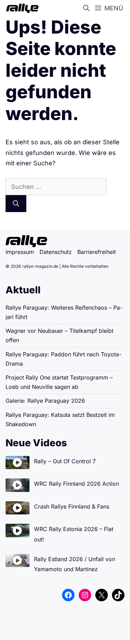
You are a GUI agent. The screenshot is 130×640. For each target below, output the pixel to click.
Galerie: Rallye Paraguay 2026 (45, 400)
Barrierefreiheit (96, 251)
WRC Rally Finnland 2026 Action (76, 483)
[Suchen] (16, 203)
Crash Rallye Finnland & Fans (71, 506)
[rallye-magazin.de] (20, 8)
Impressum (20, 251)
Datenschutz (56, 251)
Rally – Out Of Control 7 (65, 461)
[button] (87, 8)
